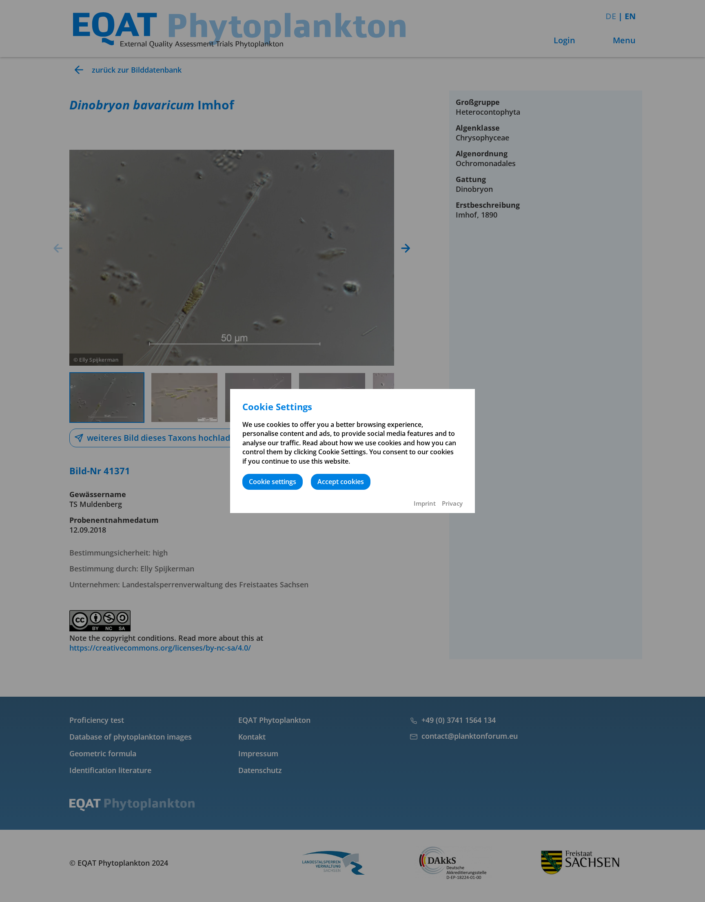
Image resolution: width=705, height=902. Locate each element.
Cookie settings (272, 481)
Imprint (425, 503)
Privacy (452, 503)
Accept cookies (340, 481)
